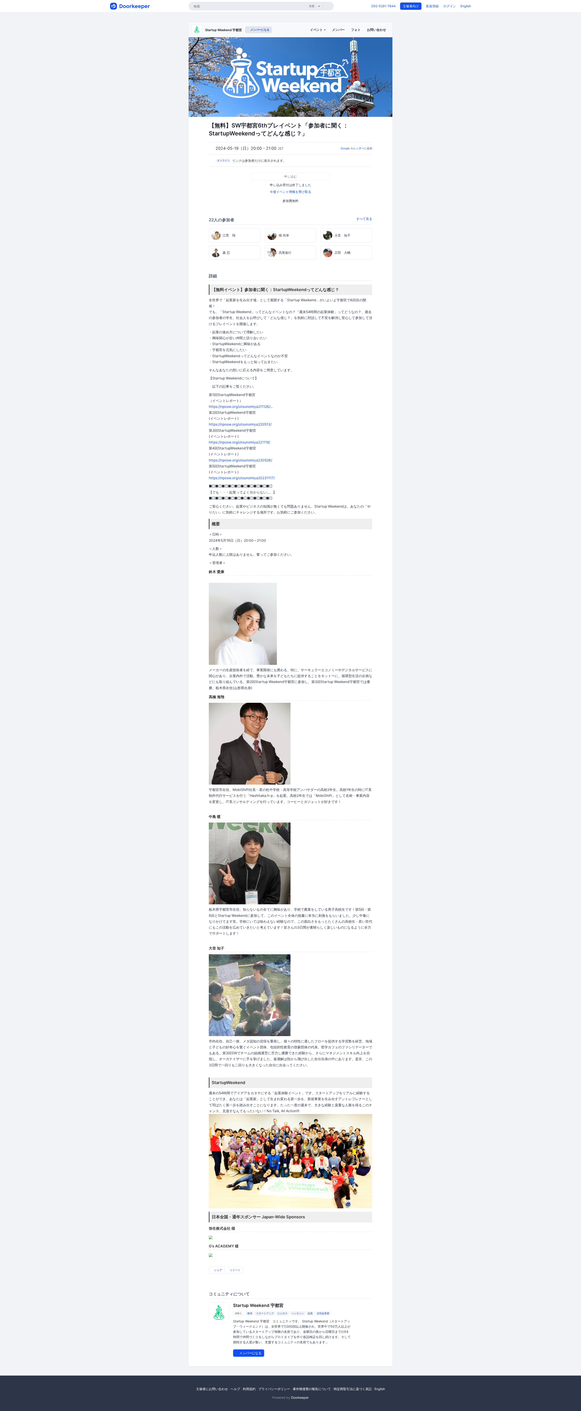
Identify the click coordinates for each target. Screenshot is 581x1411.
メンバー (338, 30)
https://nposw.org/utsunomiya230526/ (240, 460)
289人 (238, 1313)
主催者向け (411, 6)
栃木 (249, 1313)
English (465, 6)
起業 (310, 1313)
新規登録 (432, 6)
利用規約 (249, 1389)
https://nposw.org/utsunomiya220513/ (240, 424)
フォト (356, 30)
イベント (316, 30)
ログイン (449, 6)
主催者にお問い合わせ (212, 1389)
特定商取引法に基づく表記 (353, 1389)
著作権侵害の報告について (312, 1389)
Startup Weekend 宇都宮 (223, 30)
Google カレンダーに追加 (356, 148)
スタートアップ (265, 1313)
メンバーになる (259, 29)
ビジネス (283, 1313)
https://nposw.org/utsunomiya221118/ (239, 442)
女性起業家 (323, 1313)
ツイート (235, 1270)
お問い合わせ (376, 30)
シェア (217, 1270)
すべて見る (364, 219)
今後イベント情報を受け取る (290, 192)
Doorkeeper (300, 1397)
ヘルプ (235, 1389)
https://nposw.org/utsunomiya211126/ (239, 406)
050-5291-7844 (383, 6)
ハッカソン (297, 1313)
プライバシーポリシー (274, 1389)
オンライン (223, 160)
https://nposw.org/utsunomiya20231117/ (242, 478)
